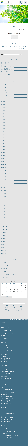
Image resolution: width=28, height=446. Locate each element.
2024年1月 (3, 131)
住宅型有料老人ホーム (8, 371)
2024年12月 (4, 110)
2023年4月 (3, 152)
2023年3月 (3, 155)
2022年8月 (3, 170)
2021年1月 (3, 223)
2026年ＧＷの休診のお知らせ (8, 75)
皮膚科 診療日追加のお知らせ (9, 69)
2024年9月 (3, 113)
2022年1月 (3, 187)
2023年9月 (3, 140)
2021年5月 (3, 211)
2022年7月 (3, 173)
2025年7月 (3, 99)
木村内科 (3, 262)
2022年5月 (3, 176)
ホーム (3, 322)
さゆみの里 (4, 268)
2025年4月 (3, 101)
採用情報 (3, 336)
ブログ (3, 325)
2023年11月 (4, 137)
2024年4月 (3, 125)
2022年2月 (3, 185)
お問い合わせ (5, 328)
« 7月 (6, 296)
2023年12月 (4, 134)
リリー (3, 425)
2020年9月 (3, 235)
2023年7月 (3, 146)
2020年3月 (3, 253)
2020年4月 (3, 250)
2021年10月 (4, 196)
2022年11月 (4, 167)
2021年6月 (3, 208)
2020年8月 (3, 238)
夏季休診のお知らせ (6, 63)
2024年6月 (3, 122)
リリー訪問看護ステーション (8, 274)
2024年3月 (3, 128)
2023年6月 (3, 149)
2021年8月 (3, 202)
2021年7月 (3, 205)
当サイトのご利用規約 (7, 333)
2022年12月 (4, 164)
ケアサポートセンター (7, 265)
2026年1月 (3, 90)
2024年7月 (3, 119)
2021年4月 (3, 214)
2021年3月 (3, 217)
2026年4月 (3, 87)
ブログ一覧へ (14, 43)
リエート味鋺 (4, 277)
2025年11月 (4, 96)
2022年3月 (3, 182)
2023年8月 (3, 143)
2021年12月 (4, 190)
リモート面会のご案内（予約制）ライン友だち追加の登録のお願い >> (14, 47)
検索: (2, 54)
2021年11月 (4, 193)
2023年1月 (3, 161)
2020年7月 (3, 241)
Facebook (5, 338)
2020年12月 (4, 226)
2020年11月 (4, 229)
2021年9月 (3, 199)
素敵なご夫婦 (4, 72)
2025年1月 (3, 107)
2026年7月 (3, 84)
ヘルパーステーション (8, 373)
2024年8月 (3, 116)
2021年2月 (3, 220)
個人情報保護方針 (6, 330)
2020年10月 (4, 232)
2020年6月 (3, 244)
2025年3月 (3, 104)
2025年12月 (4, 93)
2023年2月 (3, 158)
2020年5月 (3, 247)
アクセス (5, 345)
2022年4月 (3, 179)
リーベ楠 (3, 271)
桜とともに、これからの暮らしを (10, 66)
